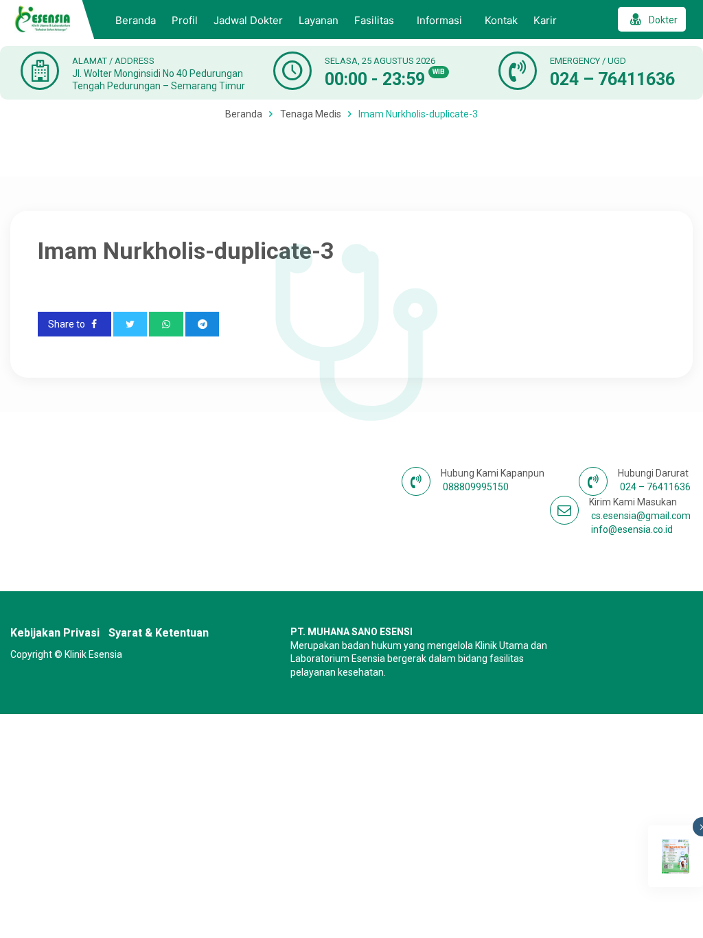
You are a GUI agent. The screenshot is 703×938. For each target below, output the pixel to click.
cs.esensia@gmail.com (641, 515)
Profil (185, 20)
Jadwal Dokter (248, 20)
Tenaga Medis (310, 113)
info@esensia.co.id (632, 529)
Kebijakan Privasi (55, 632)
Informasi (439, 20)
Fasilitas (374, 20)
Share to (67, 324)
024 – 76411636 (612, 79)
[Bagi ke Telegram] (202, 324)
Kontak (501, 20)
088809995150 (476, 486)
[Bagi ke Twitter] (130, 324)
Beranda (135, 20)
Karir (545, 20)
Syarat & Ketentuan (158, 632)
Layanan (318, 20)
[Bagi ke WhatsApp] (166, 324)
